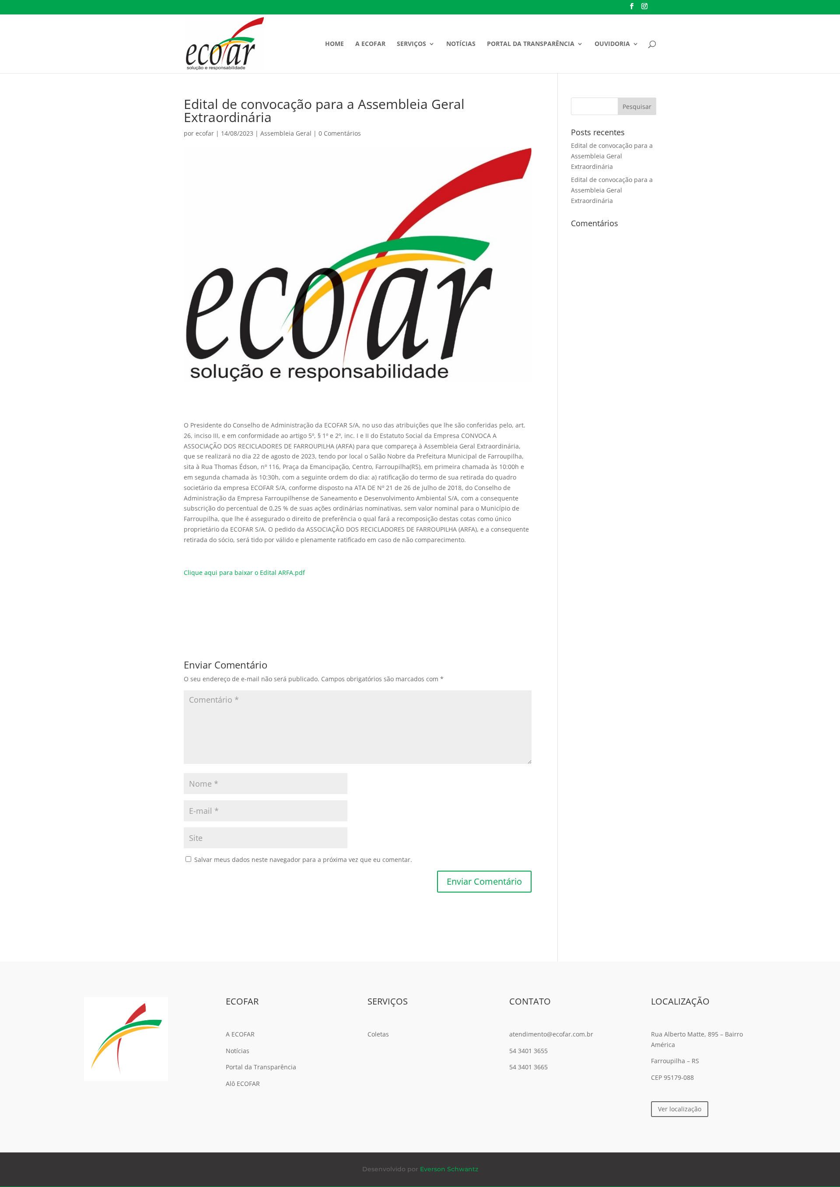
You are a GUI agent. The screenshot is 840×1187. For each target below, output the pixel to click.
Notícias (461, 44)
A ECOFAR (370, 44)
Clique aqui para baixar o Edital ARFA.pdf (244, 572)
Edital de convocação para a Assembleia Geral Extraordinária (612, 156)
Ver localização (679, 1109)
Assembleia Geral (286, 133)
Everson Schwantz (449, 1169)
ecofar (205, 133)
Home (334, 44)
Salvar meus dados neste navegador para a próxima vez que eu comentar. (303, 859)
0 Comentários (339, 133)
